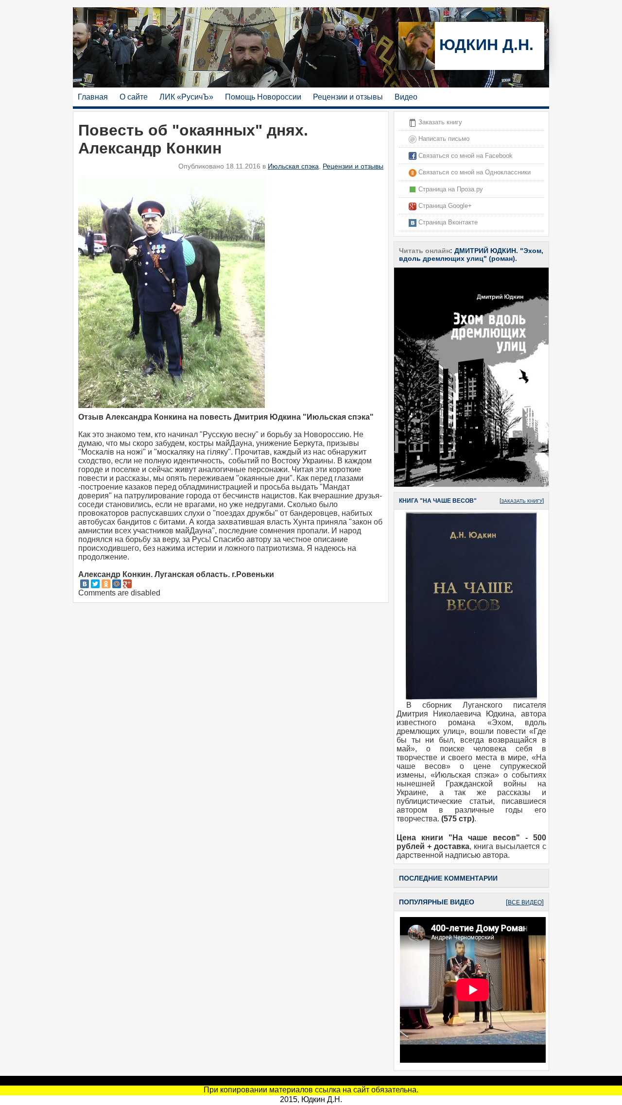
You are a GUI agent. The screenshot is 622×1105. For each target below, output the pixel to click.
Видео (406, 97)
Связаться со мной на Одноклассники (473, 172)
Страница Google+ (444, 205)
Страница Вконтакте (447, 222)
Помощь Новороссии (263, 97)
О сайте (134, 97)
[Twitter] (95, 583)
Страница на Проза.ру (449, 189)
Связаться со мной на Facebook (464, 155)
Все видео (525, 902)
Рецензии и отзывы (348, 97)
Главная (93, 97)
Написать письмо (442, 138)
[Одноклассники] (106, 583)
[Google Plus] (127, 583)
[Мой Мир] (116, 583)
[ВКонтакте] (84, 583)
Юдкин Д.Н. (484, 44)
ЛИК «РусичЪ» (186, 97)
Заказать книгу (439, 122)
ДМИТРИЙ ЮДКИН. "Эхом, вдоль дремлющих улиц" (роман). (471, 254)
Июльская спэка (293, 166)
